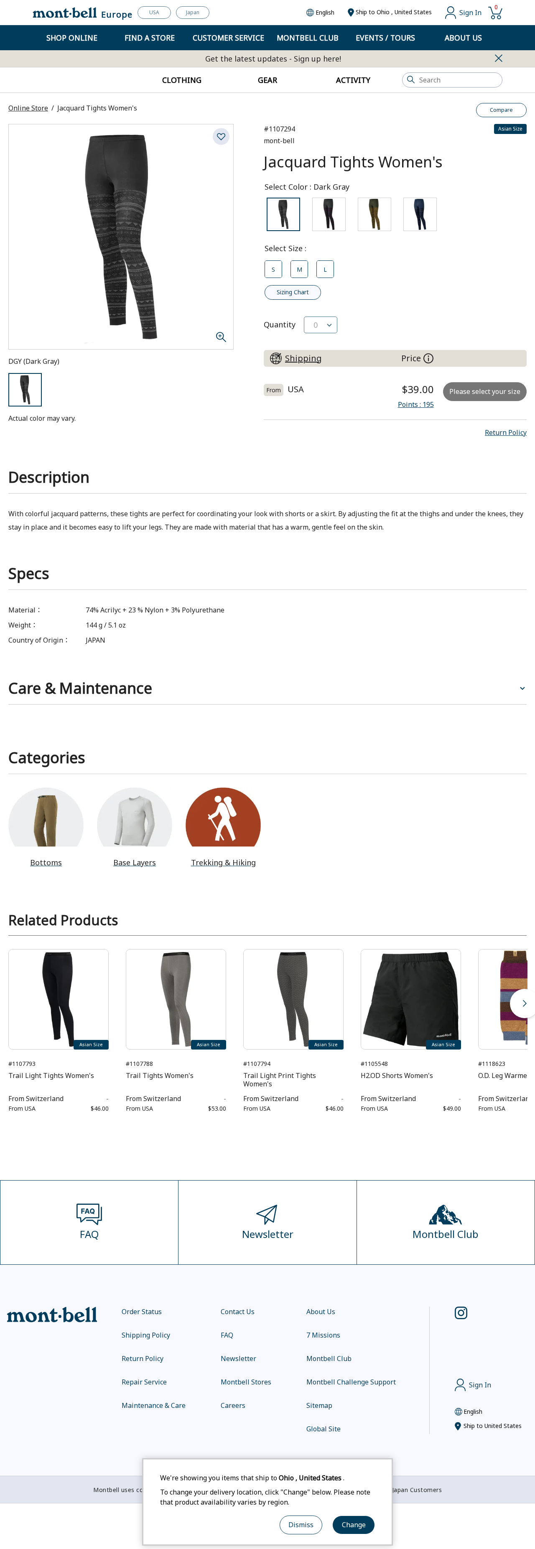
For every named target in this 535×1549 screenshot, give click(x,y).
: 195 (416, 404)
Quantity (280, 324)
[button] (506, 432)
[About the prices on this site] (428, 358)
